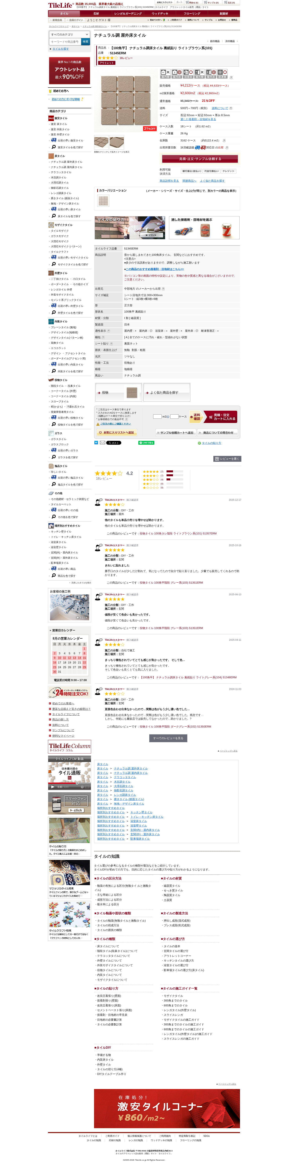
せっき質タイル (173, 890)
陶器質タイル (172, 895)
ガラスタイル (58, 439)
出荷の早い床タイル (69, 209)
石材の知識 (115, 1140)
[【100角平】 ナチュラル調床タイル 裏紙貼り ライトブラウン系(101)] (126, 100)
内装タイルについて (109, 974)
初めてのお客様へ (63, 703)
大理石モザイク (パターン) (66, 246)
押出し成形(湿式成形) (177, 920)
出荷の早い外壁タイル (70, 306)
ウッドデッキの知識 (161, 1140)
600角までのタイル (176, 1005)
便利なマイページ (63, 735)
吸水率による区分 (108, 904)
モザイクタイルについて (112, 979)
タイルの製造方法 (175, 913)
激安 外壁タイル (60, 134)
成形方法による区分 (109, 899)
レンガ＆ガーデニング (128, 13)
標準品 (234, 20)
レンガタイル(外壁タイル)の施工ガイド (188, 1034)
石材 (96, 13)
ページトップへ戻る (228, 751)
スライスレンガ (173, 1014)
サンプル (209, 20)
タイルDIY (103, 1047)
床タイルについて (108, 946)
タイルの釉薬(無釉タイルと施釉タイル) (121, 920)
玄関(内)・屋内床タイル (64, 552)
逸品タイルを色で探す (70, 484)
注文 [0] (231, 3)
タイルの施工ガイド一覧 (180, 988)
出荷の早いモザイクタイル (72, 257)
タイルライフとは (88, 1136)
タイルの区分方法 (108, 878)
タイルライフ (121, 1151)
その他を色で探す (67, 517)
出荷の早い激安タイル (70, 140)
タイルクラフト (60, 251)
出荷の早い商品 (66, 569)
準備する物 (104, 1054)
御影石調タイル (60, 187)
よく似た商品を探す (212, 180)
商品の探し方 (60, 719)
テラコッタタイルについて (113, 955)
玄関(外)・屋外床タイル (64, 557)
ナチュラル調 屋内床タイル (66, 167)
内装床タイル (105, 1059)
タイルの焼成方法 (108, 925)
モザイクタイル (173, 995)
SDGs (206, 1136)
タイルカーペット (61, 504)
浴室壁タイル (58, 547)
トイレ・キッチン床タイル (66, 536)
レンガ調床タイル (61, 193)
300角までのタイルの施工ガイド (184, 1024)
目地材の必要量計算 (109, 1019)
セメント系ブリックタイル (66, 299)
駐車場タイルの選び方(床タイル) (184, 970)
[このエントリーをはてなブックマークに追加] (96, 443)
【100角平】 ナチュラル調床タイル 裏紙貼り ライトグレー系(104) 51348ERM (188, 677)
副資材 (224, 13)
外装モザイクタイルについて (115, 965)
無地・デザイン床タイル (65, 203)
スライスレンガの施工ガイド (181, 1038)
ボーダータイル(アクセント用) (68, 358)
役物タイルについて (109, 970)
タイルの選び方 (174, 939)
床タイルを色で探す (69, 216)
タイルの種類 (105, 939)
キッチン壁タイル (61, 531)
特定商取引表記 (187, 1136)
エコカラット (58, 348)
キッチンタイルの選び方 (179, 960)
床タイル (76, 26)
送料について (193, 20)
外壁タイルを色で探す (70, 312)
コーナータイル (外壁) (63, 391)
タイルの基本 (172, 946)
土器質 (168, 900)
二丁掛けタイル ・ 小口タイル (68, 278)
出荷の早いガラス (67, 450)
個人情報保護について (139, 1136)
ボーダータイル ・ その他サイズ (69, 284)
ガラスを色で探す (67, 457)
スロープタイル (60, 401)
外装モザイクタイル (62, 294)
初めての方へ (156, 20)
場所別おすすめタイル (111, 808)
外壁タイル (104, 1064)
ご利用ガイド (176, 20)
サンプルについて (63, 730)
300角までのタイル (176, 1000)
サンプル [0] (213, 3)
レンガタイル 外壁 (61, 289)
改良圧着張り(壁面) (109, 995)
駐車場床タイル (60, 562)
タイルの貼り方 (211, 443)
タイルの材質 (172, 878)
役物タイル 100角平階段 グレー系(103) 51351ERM (171, 582)
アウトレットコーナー (177, 955)
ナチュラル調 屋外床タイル (95, 26)
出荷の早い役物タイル (70, 417)
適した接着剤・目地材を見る (198, 119)
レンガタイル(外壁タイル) (180, 1010)
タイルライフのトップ (59, 26)
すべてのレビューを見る (168, 738)
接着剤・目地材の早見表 (112, 1014)
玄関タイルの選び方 (176, 951)
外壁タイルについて (109, 960)
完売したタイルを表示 (81, 583)
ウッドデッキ (160, 13)
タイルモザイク (60, 230)
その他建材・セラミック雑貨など (70, 499)
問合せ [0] (193, 3)
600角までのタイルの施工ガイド (184, 1029)
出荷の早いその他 (67, 510)
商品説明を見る (169, 180)
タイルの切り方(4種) (110, 1069)
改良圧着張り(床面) (109, 1005)
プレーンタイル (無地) (63, 327)
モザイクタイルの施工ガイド (181, 1019)
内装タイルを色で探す (70, 371)
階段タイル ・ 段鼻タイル (66, 385)
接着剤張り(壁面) (107, 1000)
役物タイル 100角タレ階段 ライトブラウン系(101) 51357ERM (178, 533)
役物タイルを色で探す (70, 424)
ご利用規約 (165, 1136)
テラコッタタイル (61, 172)
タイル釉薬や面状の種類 (113, 913)
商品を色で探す (66, 575)
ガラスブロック (60, 444)
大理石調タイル (60, 182)
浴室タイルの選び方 (176, 965)
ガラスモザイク (60, 236)
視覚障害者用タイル (62, 411)
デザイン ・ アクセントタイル (68, 353)
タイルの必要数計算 (109, 1024)
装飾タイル (57, 342)
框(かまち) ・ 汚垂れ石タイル (68, 406)
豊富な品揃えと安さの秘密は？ (71, 708)
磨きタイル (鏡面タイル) (65, 198)
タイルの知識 (94, 1140)
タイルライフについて (66, 714)
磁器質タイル (172, 885)
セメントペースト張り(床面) (114, 1010)
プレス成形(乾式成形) (177, 925)
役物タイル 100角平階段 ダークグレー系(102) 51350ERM (175, 726)
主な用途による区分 (109, 894)
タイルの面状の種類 (109, 930)
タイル (64, 13)
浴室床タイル (58, 542)
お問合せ (222, 20)
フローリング (192, 13)
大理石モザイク (60, 241)
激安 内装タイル (60, 129)
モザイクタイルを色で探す (72, 264)
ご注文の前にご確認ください (115, 423)
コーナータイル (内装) (63, 396)
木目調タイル (58, 177)
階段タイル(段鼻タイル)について (117, 951)
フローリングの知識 (190, 1140)
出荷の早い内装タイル (70, 364)
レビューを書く (229, 458)
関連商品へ (189, 180)
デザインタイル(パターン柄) (67, 337)
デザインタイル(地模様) (64, 332)
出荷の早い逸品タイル (70, 477)
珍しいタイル (58, 471)
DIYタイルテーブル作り (111, 1073)
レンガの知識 (136, 1140)
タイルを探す (61, 48)
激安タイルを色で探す (70, 147)
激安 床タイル (59, 124)
